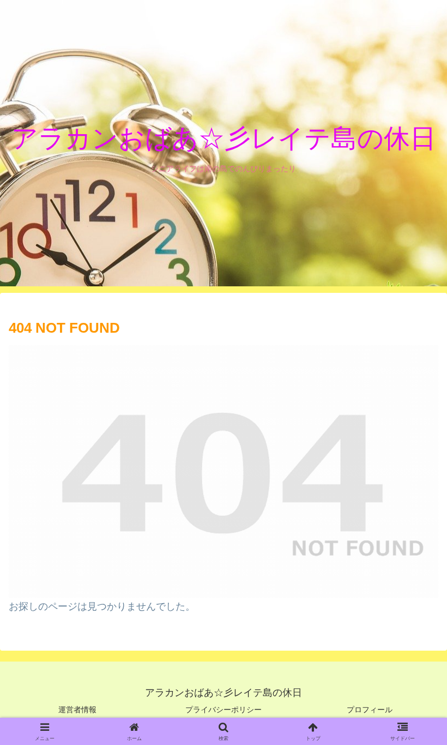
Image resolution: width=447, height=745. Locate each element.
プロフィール (369, 709)
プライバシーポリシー (223, 709)
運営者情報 (77, 709)
